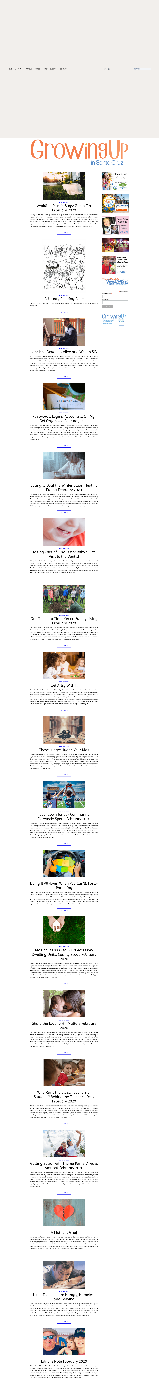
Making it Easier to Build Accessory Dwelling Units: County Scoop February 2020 (64, 954)
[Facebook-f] (102, 69)
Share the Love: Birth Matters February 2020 (64, 1025)
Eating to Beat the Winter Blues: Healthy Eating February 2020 (64, 487)
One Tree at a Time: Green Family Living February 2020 (64, 620)
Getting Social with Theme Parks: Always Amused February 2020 (64, 1165)
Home (10, 69)
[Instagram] (105, 69)
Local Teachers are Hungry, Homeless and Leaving (64, 1296)
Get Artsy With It (64, 685)
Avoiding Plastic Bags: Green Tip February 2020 (64, 207)
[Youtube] (109, 69)
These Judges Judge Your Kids (64, 750)
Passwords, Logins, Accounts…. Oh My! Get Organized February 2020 (64, 418)
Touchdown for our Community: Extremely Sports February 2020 (64, 816)
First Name (105, 299)
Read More (64, 232)
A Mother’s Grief (64, 1232)
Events (53, 69)
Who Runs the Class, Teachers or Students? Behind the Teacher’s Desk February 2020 (64, 1096)
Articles (29, 69)
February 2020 (64, 202)
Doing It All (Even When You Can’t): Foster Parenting (64, 885)
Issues (37, 69)
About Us (18, 69)
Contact (63, 69)
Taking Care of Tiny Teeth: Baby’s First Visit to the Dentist (64, 554)
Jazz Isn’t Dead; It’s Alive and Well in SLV (64, 351)
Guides (45, 69)
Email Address (107, 293)
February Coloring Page (64, 298)
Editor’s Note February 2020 (64, 1361)
